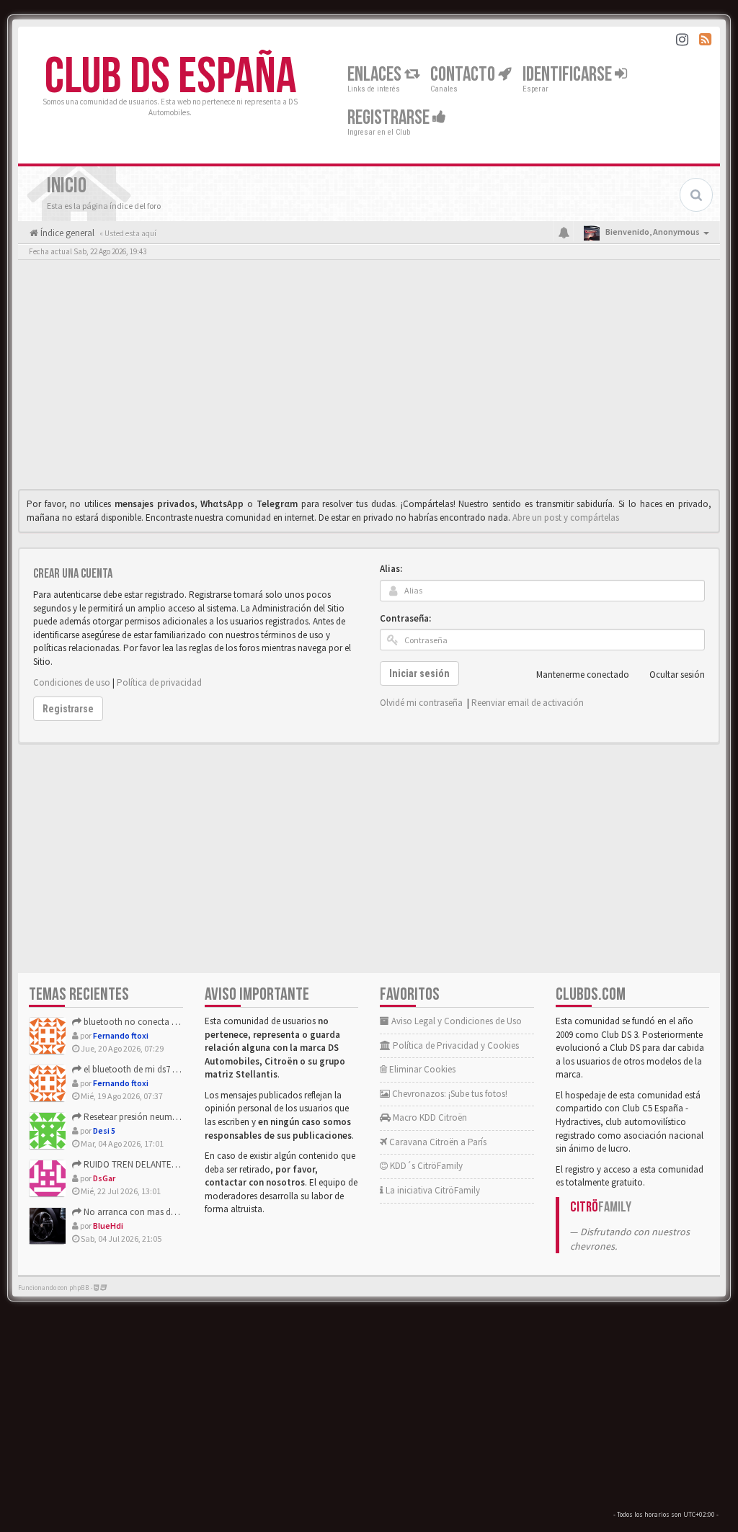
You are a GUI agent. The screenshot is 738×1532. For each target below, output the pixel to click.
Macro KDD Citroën (429, 1117)
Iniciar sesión (419, 673)
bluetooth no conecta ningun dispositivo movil (174, 1022)
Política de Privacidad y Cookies (455, 1045)
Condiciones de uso (71, 682)
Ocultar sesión (677, 674)
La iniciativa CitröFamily (431, 1190)
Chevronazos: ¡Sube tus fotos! (448, 1094)
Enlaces (375, 74)
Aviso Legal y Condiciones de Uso (455, 1021)
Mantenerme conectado (582, 674)
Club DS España (170, 77)
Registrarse (389, 118)
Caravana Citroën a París (436, 1142)
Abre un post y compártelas (565, 517)
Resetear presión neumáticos (138, 1117)
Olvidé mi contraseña (421, 702)
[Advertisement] (369, 378)
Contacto (464, 74)
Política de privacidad (159, 682)
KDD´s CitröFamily (425, 1166)
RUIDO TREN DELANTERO (132, 1164)
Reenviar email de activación (527, 702)
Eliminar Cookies (421, 1069)
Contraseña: (405, 618)
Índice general (66, 233)
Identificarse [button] (569, 74)
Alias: (391, 569)
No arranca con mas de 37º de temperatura (166, 1212)
